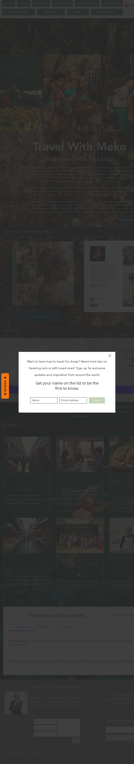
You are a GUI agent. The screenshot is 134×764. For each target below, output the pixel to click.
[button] (109, 355)
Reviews (5, 385)
